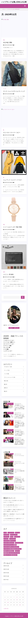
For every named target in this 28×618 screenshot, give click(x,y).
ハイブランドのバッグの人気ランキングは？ (12, 500)
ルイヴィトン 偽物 (7, 345)
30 (20, 604)
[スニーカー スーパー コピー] (14, 117)
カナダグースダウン (19, 542)
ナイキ (5, 532)
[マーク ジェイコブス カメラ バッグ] (14, 73)
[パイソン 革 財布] (14, 256)
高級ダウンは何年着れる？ (9, 550)
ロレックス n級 (6, 347)
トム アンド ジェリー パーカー (12, 180)
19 (7, 602)
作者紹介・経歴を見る (14, 327)
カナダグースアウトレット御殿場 (10, 544)
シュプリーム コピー (7, 350)
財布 (4, 271)
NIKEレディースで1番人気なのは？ (10, 554)
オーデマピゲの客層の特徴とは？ (19, 471)
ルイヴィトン (6, 536)
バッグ (4, 88)
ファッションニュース (9, 377)
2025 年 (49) (6, 569)
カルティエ (17, 550)
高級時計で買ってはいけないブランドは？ (11, 552)
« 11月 (4, 608)
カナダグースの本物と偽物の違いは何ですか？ (12, 548)
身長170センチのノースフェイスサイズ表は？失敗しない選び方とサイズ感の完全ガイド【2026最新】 (19, 416)
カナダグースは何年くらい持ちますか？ (11, 546)
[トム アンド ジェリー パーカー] (14, 162)
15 (17, 599)
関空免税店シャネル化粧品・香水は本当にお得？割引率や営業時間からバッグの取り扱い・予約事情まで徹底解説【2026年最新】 (19, 442)
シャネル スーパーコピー (8, 340)
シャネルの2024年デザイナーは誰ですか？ (12, 518)
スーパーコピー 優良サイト (9, 342)
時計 (4, 40)
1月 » (7, 608)
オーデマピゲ (6, 534)
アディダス (6, 538)
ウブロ (11, 536)
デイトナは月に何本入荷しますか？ (11, 505)
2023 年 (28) (6, 576)
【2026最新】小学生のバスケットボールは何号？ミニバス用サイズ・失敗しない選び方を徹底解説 (19, 433)
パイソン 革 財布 (8, 274)
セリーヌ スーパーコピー (8, 343)
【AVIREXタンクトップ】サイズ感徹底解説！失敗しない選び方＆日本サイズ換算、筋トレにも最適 (19, 480)
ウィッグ (6, 370)
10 (14, 229)
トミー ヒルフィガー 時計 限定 (12, 227)
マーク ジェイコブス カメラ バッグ (14, 91)
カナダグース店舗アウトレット (9, 540)
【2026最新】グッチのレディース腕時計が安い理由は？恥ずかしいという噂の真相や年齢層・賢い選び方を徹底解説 (19, 425)
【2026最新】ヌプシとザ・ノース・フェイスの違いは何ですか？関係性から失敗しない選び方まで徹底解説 (19, 407)
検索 (22, 297)
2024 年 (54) (6, 572)
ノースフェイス (11, 532)
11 (5, 599)
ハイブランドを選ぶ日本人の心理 (14, 2)
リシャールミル (12, 538)
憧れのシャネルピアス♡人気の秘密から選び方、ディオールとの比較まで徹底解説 (19, 488)
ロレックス (17, 532)
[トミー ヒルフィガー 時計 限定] (14, 209)
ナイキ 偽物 (5, 349)
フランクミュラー (13, 534)
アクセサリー (8, 366)
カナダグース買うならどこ (9, 542)
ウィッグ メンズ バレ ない (19, 455)
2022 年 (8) (5, 579)
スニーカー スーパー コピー (11, 132)
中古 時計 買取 (7, 42)
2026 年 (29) (6, 565)
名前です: (5, 325)
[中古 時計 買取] (14, 27)
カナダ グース (17, 536)
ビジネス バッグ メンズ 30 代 (19, 464)
